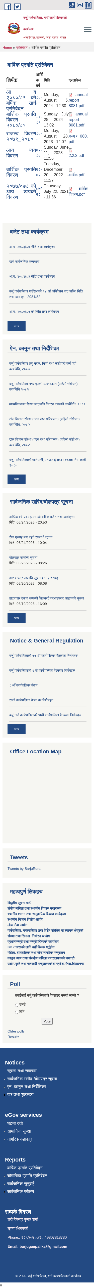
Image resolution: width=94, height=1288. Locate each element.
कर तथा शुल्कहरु (20, 1094)
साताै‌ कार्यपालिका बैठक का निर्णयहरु (31, 700)
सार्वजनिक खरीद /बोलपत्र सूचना (32, 1079)
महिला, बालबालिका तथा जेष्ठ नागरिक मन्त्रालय (36, 953)
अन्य (16, 326)
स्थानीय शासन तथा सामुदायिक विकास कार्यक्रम (37, 914)
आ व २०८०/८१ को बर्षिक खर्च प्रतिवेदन (21, 100)
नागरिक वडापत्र (19, 1139)
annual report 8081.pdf (78, 100)
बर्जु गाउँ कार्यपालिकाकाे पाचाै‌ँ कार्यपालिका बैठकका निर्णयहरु (45, 715)
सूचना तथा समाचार (22, 1070)
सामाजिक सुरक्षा (19, 1131)
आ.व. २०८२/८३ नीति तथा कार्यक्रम (32, 276)
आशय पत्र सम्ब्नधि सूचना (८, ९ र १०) (33, 578)
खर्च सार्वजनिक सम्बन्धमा (24, 262)
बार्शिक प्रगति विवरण (21, 172)
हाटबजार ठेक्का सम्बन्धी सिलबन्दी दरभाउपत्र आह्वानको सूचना (46, 598)
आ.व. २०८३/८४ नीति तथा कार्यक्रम (32, 247)
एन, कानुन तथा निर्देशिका (26, 1086)
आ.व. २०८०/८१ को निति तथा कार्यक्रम (34, 312)
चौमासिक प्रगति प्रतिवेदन (27, 1175)
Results (13, 1037)
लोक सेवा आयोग (18, 925)
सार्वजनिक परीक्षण (20, 1191)
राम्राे (22, 1004)
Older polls (16, 1031)
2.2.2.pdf (76, 155)
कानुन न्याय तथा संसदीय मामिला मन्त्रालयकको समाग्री (41, 958)
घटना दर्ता (15, 1123)
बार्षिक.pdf (76, 175)
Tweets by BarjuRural (24, 869)
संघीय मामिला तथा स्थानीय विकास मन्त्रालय (35, 908)
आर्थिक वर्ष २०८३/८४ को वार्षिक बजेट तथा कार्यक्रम (41, 517)
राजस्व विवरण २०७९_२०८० (21, 136)
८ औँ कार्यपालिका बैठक (23, 685)
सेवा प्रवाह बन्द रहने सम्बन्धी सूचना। (32, 537)
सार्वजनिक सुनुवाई (20, 1183)
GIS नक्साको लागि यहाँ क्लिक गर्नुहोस (31, 947)
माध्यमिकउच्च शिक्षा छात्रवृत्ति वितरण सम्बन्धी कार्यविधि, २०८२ (47, 404)
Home (7, 48)
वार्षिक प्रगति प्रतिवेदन (25, 1168)
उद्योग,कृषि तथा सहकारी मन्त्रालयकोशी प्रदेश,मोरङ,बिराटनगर (46, 964)
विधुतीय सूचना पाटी (19, 903)
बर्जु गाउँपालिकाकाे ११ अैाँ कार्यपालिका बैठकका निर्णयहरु (43, 656)
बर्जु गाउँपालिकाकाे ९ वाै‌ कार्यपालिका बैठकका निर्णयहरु (42, 670)
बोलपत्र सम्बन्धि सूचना (23, 557)
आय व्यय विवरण (21, 152)
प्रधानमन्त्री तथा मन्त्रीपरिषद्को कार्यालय (34, 941)
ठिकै (21, 1011)
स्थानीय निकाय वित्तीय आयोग (26, 919)
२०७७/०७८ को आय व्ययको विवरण (21, 191)
